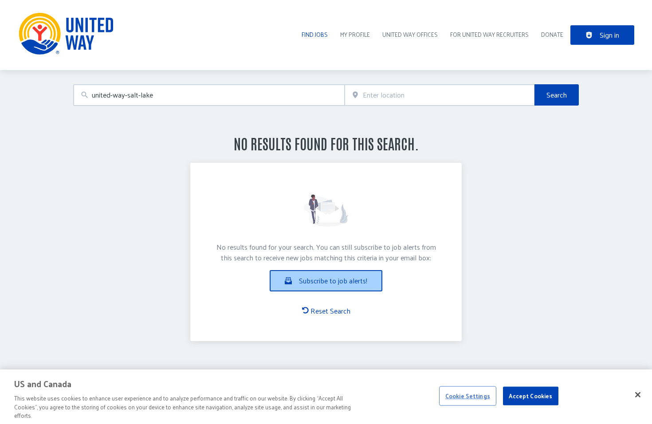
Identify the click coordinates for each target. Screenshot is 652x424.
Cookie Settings (467, 396)
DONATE (552, 34)
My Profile (355, 34)
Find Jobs (315, 34)
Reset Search (330, 311)
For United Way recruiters (489, 34)
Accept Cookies (530, 396)
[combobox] (209, 95)
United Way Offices (410, 34)
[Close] (638, 394)
